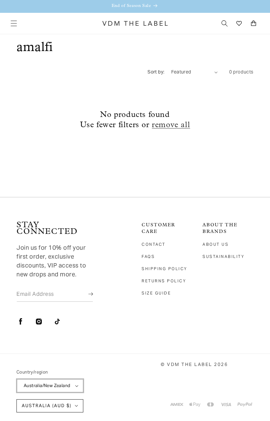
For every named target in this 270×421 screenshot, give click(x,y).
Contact (154, 244)
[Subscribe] (86, 294)
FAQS (148, 256)
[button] (14, 23)
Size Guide (156, 293)
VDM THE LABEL (189, 364)
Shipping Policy (164, 268)
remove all (171, 125)
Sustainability (223, 256)
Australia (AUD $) (46, 405)
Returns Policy (164, 280)
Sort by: (156, 72)
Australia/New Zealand (47, 385)
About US (215, 244)
